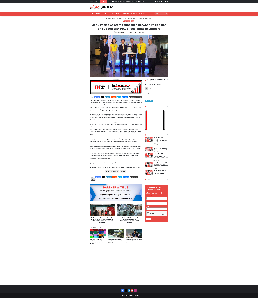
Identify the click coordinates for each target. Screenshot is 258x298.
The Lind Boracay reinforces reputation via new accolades (115, 240)
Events (111, 13)
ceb (108, 171)
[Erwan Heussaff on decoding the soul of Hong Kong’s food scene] (134, 233)
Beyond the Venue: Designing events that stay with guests (119, 1)
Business (98, 13)
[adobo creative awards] (116, 87)
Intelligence (126, 13)
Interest (118, 13)
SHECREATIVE (142, 13)
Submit (148, 219)
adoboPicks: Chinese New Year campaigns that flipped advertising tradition (161, 172)
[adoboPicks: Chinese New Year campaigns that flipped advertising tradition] (149, 172)
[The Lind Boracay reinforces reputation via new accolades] (116, 233)
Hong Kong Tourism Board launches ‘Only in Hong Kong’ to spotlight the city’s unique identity (97, 241)
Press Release (127, 21)
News (92, 13)
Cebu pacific (115, 171)
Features (105, 13)
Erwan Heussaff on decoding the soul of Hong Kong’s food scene (134, 240)
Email (147, 206)
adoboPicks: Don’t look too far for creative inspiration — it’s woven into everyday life (161, 148)
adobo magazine (119, 32)
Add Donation (149, 100)
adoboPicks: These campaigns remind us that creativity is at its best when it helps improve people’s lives (160, 140)
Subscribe (134, 13)
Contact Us (121, 295)
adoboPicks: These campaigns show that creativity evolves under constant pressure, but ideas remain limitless (161, 156)
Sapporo (123, 171)
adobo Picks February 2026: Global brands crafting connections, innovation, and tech (161, 165)
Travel (111, 18)
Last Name (149, 201)
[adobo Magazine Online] (101, 7)
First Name (149, 195)
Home (108, 18)
